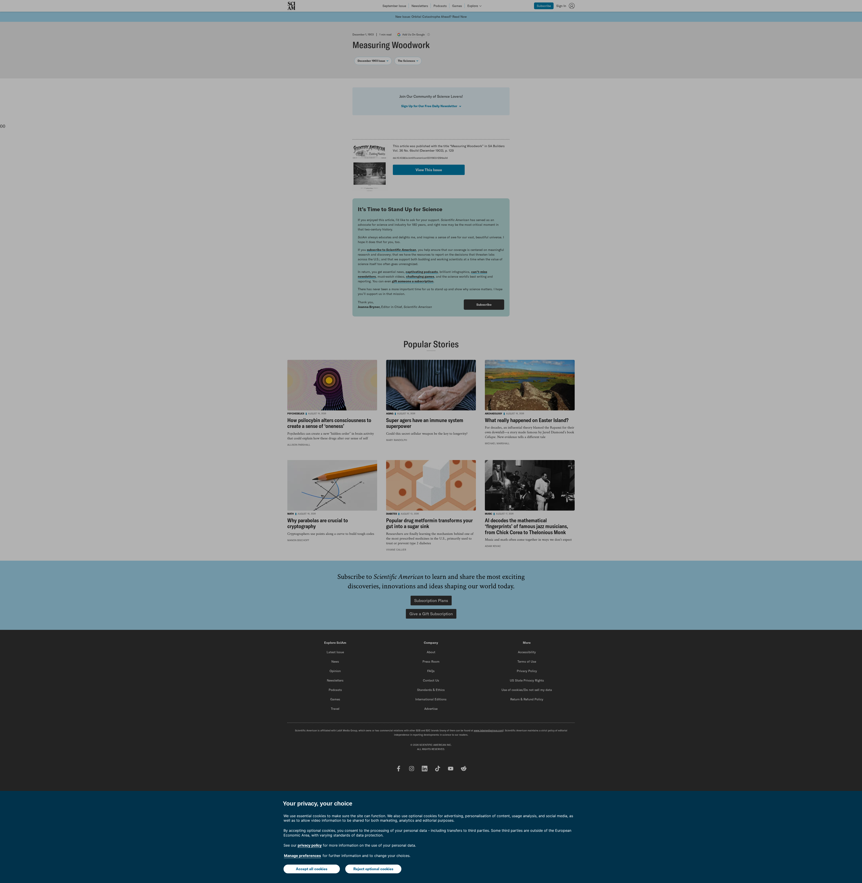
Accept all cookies (311, 869)
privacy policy (310, 845)
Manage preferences (302, 855)
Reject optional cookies (373, 869)
